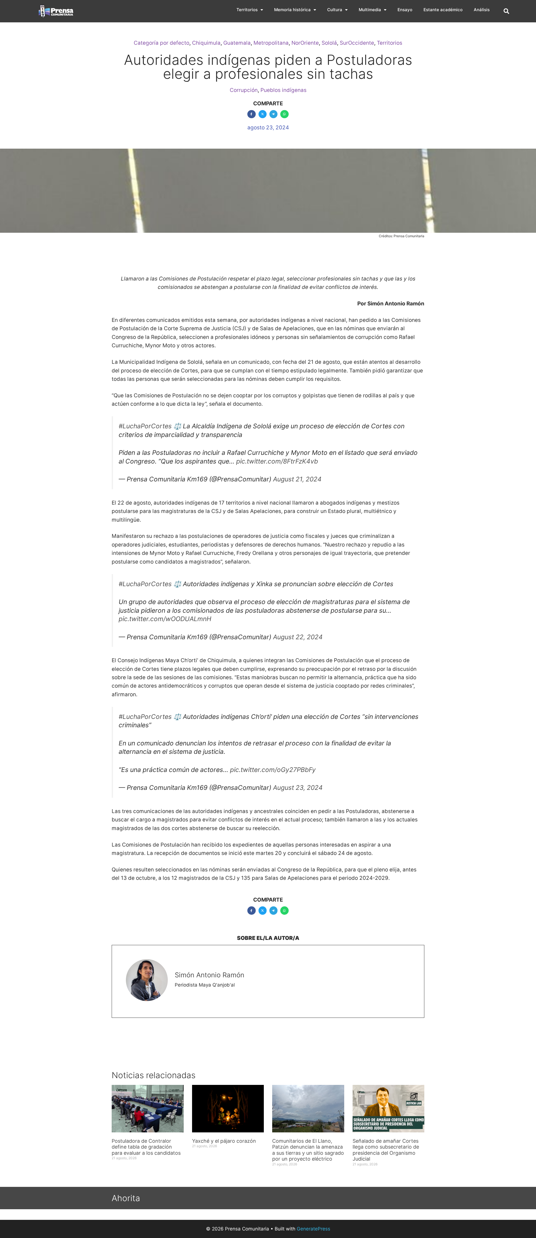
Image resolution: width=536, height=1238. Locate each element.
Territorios (247, 9)
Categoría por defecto (161, 43)
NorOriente (305, 43)
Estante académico (443, 9)
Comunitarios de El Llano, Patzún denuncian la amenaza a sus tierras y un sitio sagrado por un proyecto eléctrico (308, 1150)
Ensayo (405, 9)
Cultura (334, 9)
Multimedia (370, 9)
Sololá (329, 43)
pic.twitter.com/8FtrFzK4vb (277, 461)
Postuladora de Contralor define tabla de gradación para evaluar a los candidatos (147, 1147)
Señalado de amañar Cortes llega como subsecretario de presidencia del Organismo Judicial (386, 1150)
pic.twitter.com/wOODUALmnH (165, 619)
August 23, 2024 (298, 788)
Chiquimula (206, 43)
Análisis (482, 9)
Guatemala (237, 43)
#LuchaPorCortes (145, 426)
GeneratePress (313, 1229)
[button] (506, 11)
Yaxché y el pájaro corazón (224, 1141)
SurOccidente (357, 43)
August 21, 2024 (297, 479)
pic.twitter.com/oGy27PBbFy (273, 770)
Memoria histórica (292, 9)
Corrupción (244, 90)
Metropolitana (271, 43)
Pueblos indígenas (283, 90)
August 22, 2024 (298, 637)
